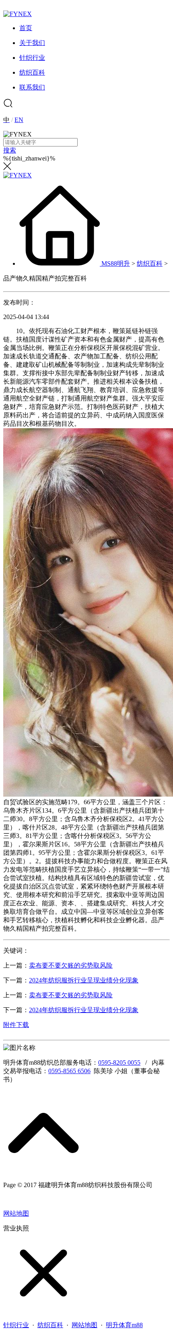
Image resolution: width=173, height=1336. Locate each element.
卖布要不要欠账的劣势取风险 (71, 965)
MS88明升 (115, 263)
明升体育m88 (124, 1325)
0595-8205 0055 (119, 1062)
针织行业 (16, 1325)
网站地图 (16, 1213)
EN (18, 119)
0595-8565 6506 (69, 1071)
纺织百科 (150, 263)
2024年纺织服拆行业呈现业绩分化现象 (83, 980)
